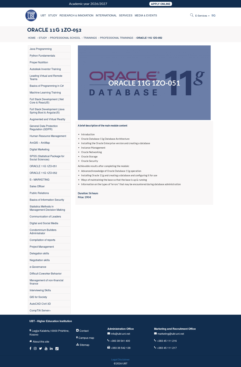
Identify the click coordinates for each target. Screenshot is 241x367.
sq (213, 15)
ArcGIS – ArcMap (40, 142)
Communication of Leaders (45, 216)
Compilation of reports (42, 240)
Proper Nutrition (39, 62)
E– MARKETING (39, 179)
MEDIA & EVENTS (146, 15)
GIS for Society (38, 297)
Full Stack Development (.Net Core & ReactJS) (47, 100)
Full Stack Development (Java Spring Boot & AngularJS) (47, 110)
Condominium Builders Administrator (43, 231)
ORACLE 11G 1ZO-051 (43, 166)
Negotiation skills (40, 260)
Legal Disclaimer (120, 359)
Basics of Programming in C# (47, 86)
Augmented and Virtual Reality (47, 119)
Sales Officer (37, 186)
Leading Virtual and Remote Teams (46, 77)
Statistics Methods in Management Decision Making (47, 208)
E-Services (201, 15)
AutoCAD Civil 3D (40, 304)
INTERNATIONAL (106, 15)
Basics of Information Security (47, 200)
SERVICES (125, 15)
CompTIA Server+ (40, 310)
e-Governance (38, 267)
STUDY (52, 15)
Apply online (160, 4)
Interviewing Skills (40, 290)
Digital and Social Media (44, 223)
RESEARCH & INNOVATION (76, 15)
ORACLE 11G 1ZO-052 (43, 173)
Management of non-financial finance (46, 281)
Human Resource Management (48, 136)
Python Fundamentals (42, 55)
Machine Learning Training (45, 92)
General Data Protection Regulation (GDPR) (44, 127)
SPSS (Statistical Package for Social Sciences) (47, 157)
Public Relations (39, 193)
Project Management (42, 246)
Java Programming (41, 49)
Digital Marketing (39, 149)
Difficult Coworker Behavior (45, 273)
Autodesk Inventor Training (45, 69)
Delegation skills (39, 253)
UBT (43, 15)
